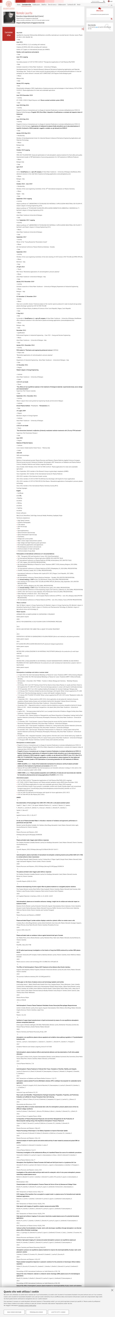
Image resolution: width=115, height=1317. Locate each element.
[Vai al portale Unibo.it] (9, 5)
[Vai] (104, 1)
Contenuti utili (71, 5)
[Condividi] (82, 29)
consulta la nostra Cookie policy (27, 1305)
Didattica (44, 5)
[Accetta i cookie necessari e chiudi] (112, 1290)
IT (108, 5)
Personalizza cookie (36, 1312)
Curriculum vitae (26, 5)
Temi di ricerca (52, 5)
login (96, 27)
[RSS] (111, 19)
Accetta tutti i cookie (58, 1312)
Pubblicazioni (36, 5)
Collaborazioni (62, 5)
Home (18, 5)
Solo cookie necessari (14, 1312)
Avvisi (78, 5)
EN (111, 5)
